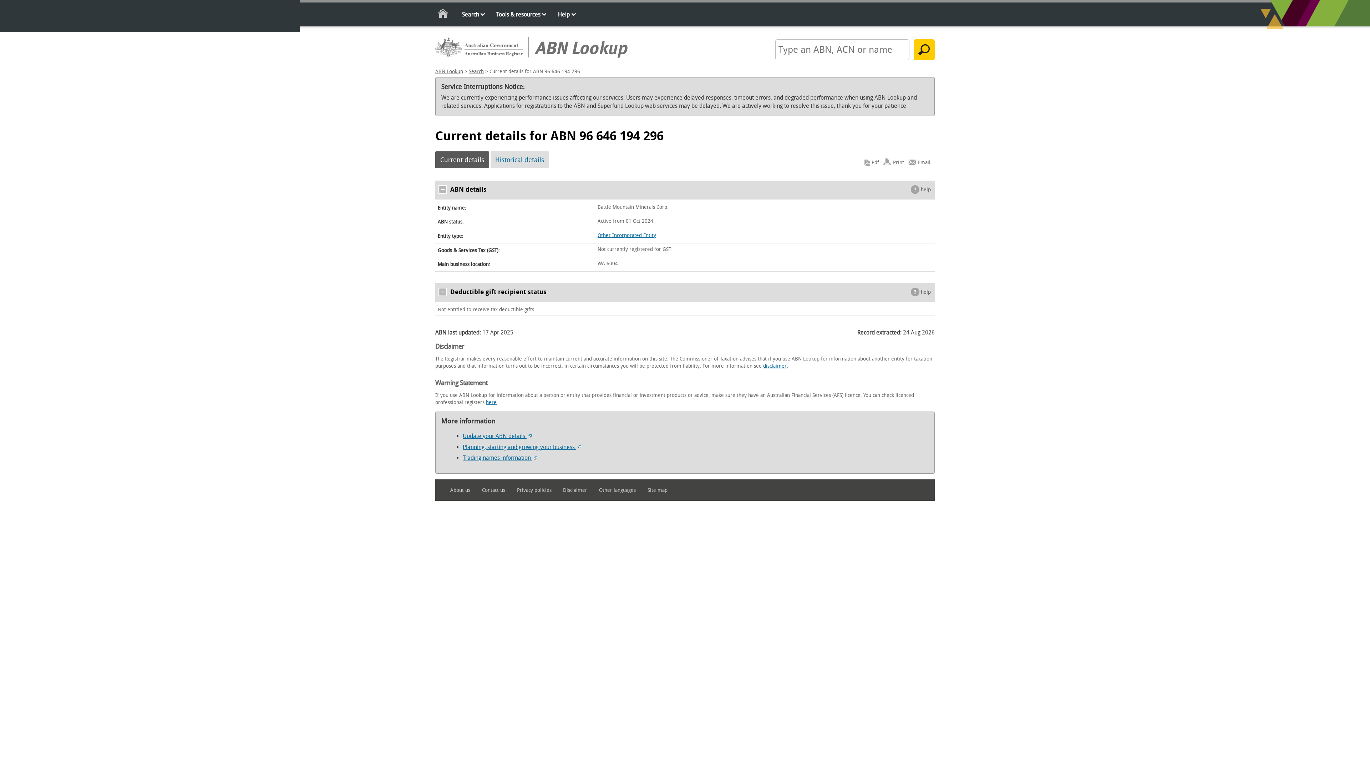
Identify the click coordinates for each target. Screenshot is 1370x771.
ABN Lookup (449, 72)
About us (460, 490)
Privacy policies (534, 490)
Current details (462, 160)
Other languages (617, 490)
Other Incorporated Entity (627, 235)
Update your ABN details (495, 436)
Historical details (519, 160)
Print (898, 163)
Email (924, 163)
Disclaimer (575, 490)
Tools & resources (518, 14)
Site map (658, 490)
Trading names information (497, 457)
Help (564, 14)
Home (443, 15)
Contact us (493, 490)
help (926, 190)
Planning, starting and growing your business (519, 447)
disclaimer (775, 366)
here (491, 402)
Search (470, 14)
